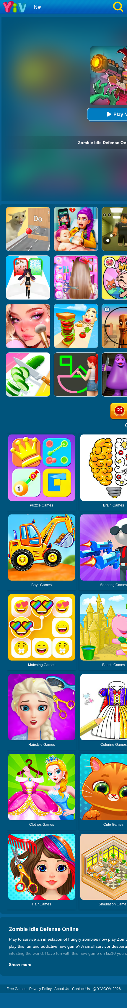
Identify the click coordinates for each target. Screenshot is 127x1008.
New (39, 7)
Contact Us (81, 989)
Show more (20, 964)
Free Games (16, 989)
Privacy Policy (40, 989)
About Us (61, 989)
